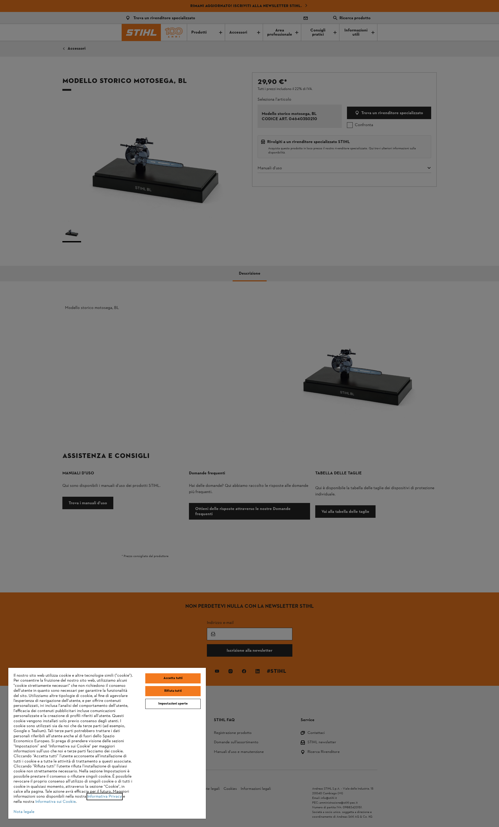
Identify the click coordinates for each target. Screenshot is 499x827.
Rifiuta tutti (173, 691)
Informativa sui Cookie (55, 802)
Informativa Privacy (104, 796)
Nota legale (24, 812)
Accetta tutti (173, 678)
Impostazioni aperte (173, 703)
